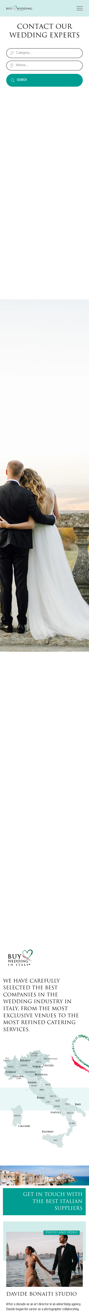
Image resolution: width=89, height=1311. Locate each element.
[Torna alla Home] (19, 8)
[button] (79, 8)
